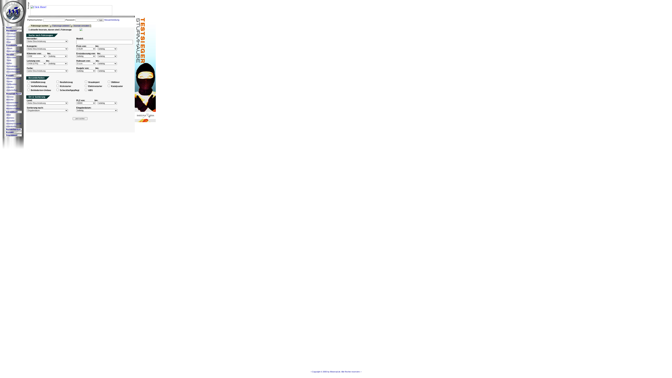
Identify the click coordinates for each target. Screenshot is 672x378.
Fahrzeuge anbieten (60, 26)
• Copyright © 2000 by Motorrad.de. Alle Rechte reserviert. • (336, 372)
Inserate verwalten (81, 26)
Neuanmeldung (111, 20)
